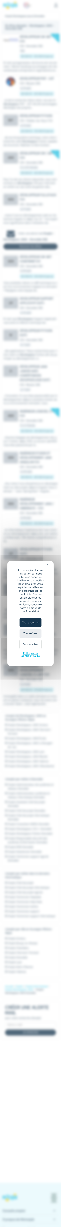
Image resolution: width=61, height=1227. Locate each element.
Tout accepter (30, 622)
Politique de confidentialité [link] (30, 655)
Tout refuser (30, 633)
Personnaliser (30, 644)
